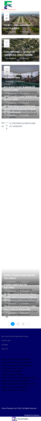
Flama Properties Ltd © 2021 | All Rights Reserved (19, 408)
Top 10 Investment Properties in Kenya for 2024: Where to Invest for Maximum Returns (20, 297)
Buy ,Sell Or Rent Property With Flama (15, 336)
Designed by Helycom (31, 415)
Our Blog (5, 344)
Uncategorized (11, 32)
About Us (5, 349)
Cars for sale (6, 340)
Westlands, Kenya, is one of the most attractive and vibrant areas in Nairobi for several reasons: (20, 109)
